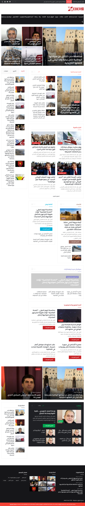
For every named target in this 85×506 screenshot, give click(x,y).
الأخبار (66, 17)
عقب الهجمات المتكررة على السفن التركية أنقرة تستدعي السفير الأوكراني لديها (32, 60)
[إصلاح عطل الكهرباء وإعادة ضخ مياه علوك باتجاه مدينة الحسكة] (11, 56)
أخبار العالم (24, 478)
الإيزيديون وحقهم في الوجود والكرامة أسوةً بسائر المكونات (39, 440)
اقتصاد (44, 17)
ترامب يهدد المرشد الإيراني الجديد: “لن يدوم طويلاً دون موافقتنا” (45, 179)
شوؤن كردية (50, 17)
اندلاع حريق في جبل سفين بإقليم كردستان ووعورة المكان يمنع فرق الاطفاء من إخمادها (9, 154)
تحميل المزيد (56, 196)
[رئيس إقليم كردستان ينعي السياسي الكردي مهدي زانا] (32, 36)
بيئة (40, 17)
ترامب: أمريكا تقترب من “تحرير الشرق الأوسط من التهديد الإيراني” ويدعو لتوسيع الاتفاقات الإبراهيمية (70, 180)
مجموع (79, 369)
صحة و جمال (23, 480)
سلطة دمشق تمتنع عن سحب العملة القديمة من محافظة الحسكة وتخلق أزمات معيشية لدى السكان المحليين (38, 114)
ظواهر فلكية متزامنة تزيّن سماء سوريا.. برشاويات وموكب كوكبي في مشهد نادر (69, 327)
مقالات (61, 17)
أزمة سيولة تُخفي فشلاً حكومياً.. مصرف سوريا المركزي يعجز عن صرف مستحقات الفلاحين (72, 226)
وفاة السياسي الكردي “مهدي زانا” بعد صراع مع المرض (53, 2)
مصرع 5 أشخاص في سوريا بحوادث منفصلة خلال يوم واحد (43, 234)
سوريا (56, 17)
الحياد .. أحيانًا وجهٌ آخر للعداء (39, 431)
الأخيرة (22, 71)
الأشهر (14, 71)
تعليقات (6, 71)
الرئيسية (80, 17)
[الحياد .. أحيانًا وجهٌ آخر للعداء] (50, 432)
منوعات (4, 480)
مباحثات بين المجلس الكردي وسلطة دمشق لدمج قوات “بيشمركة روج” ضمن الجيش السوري (9, 166)
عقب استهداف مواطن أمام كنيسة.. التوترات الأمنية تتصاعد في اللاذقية (42, 240)
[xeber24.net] (76, 9)
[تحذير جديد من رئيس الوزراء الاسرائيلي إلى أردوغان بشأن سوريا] (19, 142)
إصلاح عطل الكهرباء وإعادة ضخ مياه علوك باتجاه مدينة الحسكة (12, 61)
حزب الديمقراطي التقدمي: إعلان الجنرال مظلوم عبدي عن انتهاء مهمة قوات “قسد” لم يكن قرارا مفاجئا (9, 180)
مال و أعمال (10, 480)
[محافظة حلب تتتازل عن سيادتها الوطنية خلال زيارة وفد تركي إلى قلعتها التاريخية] (63, 46)
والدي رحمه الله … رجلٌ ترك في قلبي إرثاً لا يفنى (64, 431)
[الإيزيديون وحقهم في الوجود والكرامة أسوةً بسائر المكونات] (50, 441)
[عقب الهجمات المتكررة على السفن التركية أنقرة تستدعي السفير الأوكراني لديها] (50, 95)
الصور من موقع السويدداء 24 (14, 478)
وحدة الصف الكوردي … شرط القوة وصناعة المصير (44, 412)
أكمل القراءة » (75, 242)
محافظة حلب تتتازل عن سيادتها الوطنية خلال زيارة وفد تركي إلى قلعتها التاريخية (65, 59)
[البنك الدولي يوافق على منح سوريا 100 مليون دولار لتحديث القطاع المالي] (76, 249)
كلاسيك (17, 480)
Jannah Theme (13, 504)
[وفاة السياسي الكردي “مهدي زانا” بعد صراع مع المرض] (11, 36)
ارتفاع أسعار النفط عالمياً (66, 257)
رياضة (36, 17)
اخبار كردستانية (73, 17)
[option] (42, 46)
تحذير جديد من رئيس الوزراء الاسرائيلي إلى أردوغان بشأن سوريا (10, 143)
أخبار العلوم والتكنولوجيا (26, 17)
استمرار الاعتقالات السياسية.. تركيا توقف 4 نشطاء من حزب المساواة (39, 293)
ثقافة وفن (16, 17)
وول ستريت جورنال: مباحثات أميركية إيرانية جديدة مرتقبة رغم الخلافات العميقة (70, 149)
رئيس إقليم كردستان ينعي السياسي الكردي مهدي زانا (33, 41)
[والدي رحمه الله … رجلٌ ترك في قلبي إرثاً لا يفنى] (76, 432)
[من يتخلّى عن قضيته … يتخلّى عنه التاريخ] (76, 441)
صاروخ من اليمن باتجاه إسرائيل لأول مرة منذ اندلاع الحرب (43, 148)
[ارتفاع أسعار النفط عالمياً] (76, 257)
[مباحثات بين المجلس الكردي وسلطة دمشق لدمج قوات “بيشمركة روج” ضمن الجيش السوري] (19, 164)
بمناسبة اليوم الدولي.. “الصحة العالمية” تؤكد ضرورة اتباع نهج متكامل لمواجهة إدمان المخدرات (43, 213)
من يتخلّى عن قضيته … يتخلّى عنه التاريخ (65, 439)
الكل (39, 72)
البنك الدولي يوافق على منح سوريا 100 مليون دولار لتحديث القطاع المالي (65, 249)
